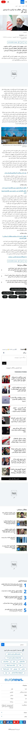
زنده (3, 1)
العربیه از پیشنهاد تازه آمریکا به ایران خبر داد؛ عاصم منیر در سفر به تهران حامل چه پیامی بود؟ (16, 282)
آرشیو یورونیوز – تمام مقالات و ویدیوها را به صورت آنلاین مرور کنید (7, 706)
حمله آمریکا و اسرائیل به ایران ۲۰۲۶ (14, 658)
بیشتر (25, 717)
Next (25, 695)
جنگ (20, 665)
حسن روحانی (13, 297)
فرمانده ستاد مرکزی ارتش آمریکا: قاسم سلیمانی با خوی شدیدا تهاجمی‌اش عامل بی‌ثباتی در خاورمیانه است (17, 270)
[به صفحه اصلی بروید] (22, 2)
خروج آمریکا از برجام (7, 293)
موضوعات (25, 685)
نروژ (6, 673)
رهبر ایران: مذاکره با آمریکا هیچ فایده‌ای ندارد (15, 173)
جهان (20, 6)
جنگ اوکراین (22, 662)
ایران (16, 6)
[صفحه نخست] (26, 6)
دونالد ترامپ (5, 662)
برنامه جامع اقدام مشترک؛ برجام (18, 289)
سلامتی (23, 669)
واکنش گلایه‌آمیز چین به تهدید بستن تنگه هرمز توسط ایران (14, 192)
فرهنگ (11, 699)
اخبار (23, 6)
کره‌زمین (11, 692)
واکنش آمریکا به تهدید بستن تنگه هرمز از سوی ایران (14, 188)
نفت (5, 297)
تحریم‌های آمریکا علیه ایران (17, 673)
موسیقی (15, 669)
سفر (26, 699)
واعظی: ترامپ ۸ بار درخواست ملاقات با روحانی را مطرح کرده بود (14, 237)
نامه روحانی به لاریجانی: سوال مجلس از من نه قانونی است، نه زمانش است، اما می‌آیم (16, 276)
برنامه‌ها (11, 702)
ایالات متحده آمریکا (21, 293)
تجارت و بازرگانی (23, 692)
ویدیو (25, 702)
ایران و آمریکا (6, 669)
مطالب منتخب (22, 509)
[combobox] (14, 644)
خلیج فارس (22, 297)
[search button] (2, 644)
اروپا (26, 689)
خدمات (25, 713)
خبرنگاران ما (24, 705)
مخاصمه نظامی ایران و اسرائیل (14, 654)
